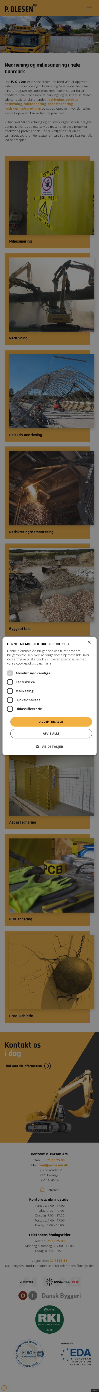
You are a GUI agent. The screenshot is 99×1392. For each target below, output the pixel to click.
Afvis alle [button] (51, 733)
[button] (49, 746)
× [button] (89, 642)
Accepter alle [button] (51, 722)
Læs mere (44, 663)
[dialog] (50, 696)
